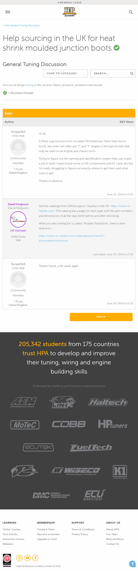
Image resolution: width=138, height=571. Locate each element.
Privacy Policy (80, 534)
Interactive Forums (13, 539)
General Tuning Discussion (25, 25)
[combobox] (65, 73)
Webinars (8, 544)
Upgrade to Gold (47, 539)
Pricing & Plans (45, 529)
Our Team (112, 534)
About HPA (112, 529)
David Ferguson (18, 204)
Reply (8, 113)
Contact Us (112, 544)
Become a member (48, 534)
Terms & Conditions (83, 529)
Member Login (70, 2)
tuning (29, 85)
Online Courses (11, 529)
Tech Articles (10, 534)
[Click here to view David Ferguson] (18, 220)
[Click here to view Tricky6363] (18, 148)
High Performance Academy (70, 12)
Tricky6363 (18, 132)
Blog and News (115, 539)
